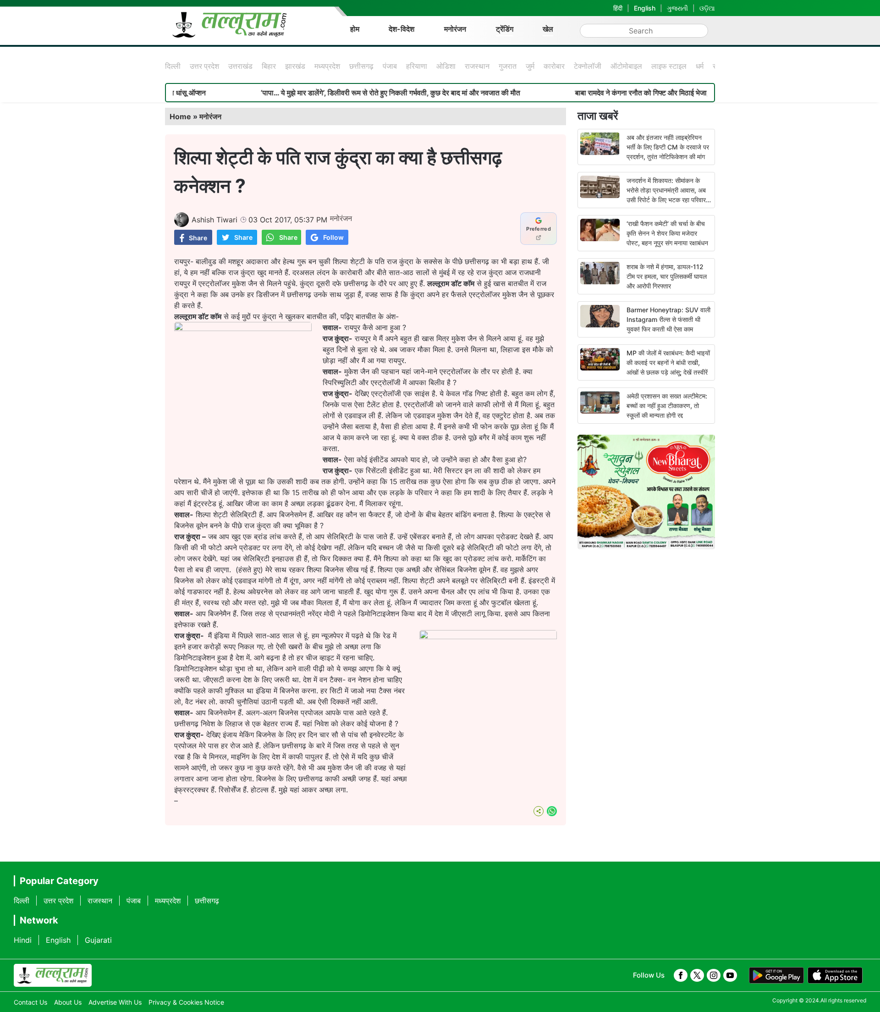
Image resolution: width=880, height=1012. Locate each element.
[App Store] (835, 975)
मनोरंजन (455, 28)
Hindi (23, 940)
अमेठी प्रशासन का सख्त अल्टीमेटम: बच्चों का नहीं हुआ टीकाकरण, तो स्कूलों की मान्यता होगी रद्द (667, 405)
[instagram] (713, 975)
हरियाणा (416, 66)
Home (180, 116)
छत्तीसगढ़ (361, 66)
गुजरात (508, 66)
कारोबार (554, 66)
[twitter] (697, 975)
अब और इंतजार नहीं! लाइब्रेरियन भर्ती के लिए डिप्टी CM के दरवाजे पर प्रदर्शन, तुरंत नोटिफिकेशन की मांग (668, 146)
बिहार (269, 66)
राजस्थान (477, 66)
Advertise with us (115, 1002)
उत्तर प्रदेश (204, 66)
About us (68, 1002)
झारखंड (295, 66)
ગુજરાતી (677, 8)
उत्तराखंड (240, 66)
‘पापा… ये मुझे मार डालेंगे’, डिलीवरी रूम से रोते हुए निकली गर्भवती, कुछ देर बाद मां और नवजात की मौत (357, 92)
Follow (333, 237)
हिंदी (617, 8)
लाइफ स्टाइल (669, 66)
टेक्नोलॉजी (587, 66)
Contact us (30, 1002)
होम (354, 28)
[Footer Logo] (53, 975)
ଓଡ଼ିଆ (707, 8)
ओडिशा (446, 66)
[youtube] (730, 975)
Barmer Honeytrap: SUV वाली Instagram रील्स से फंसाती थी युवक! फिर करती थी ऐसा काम (668, 319)
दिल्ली (173, 66)
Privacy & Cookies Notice (186, 1002)
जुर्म (530, 66)
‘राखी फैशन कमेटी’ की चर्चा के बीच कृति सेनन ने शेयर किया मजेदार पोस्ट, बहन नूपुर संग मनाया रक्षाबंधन (667, 233)
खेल (548, 28)
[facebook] (680, 975)
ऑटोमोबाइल (626, 66)
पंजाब (390, 66)
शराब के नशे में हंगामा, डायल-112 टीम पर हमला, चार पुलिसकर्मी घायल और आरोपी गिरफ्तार (667, 276)
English (644, 8)
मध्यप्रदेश (327, 66)
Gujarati (98, 940)
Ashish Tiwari (214, 219)
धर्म (700, 66)
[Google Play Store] (776, 975)
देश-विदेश (401, 28)
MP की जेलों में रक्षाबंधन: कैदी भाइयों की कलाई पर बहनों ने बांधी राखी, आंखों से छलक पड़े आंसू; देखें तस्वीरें (668, 362)
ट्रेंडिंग (504, 28)
